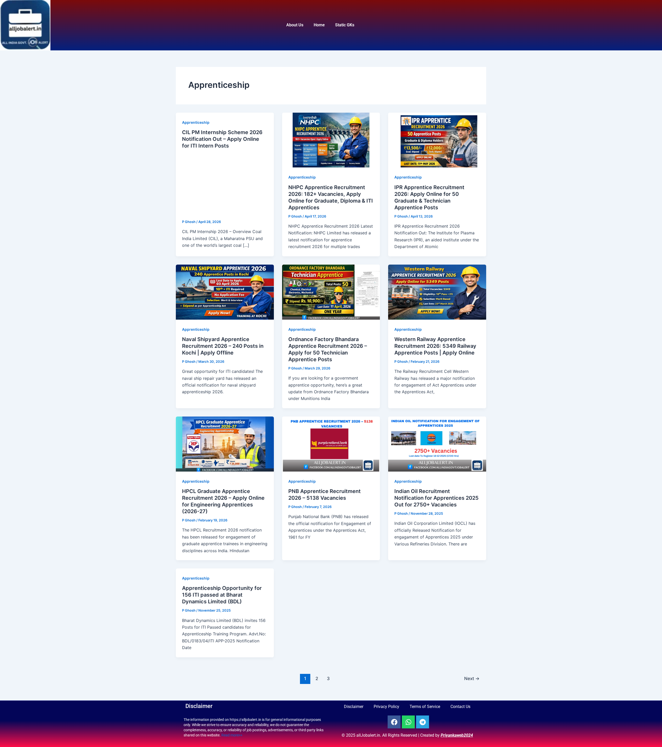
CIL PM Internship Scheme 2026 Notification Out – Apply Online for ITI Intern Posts (222, 139)
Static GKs (344, 24)
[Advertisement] (225, 184)
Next (471, 678)
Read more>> (231, 735)
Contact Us (460, 706)
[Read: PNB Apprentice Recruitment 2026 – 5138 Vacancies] (331, 443)
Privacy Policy (386, 706)
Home (319, 24)
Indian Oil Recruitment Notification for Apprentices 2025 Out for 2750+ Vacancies (436, 498)
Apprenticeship (195, 122)
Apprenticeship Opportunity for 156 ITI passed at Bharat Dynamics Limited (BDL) (222, 595)
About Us (294, 24)
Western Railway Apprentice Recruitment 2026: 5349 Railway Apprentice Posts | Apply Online (435, 346)
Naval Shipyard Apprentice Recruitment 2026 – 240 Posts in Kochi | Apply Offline (223, 346)
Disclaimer (353, 706)
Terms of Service (425, 706)
